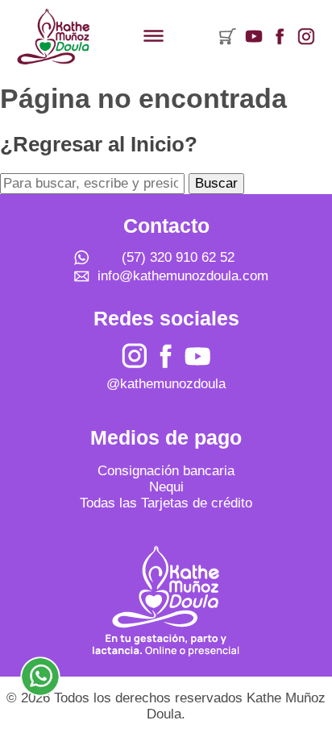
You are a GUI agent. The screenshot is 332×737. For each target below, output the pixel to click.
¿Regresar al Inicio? (98, 144)
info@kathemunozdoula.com (183, 276)
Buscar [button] (216, 183)
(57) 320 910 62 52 (178, 257)
